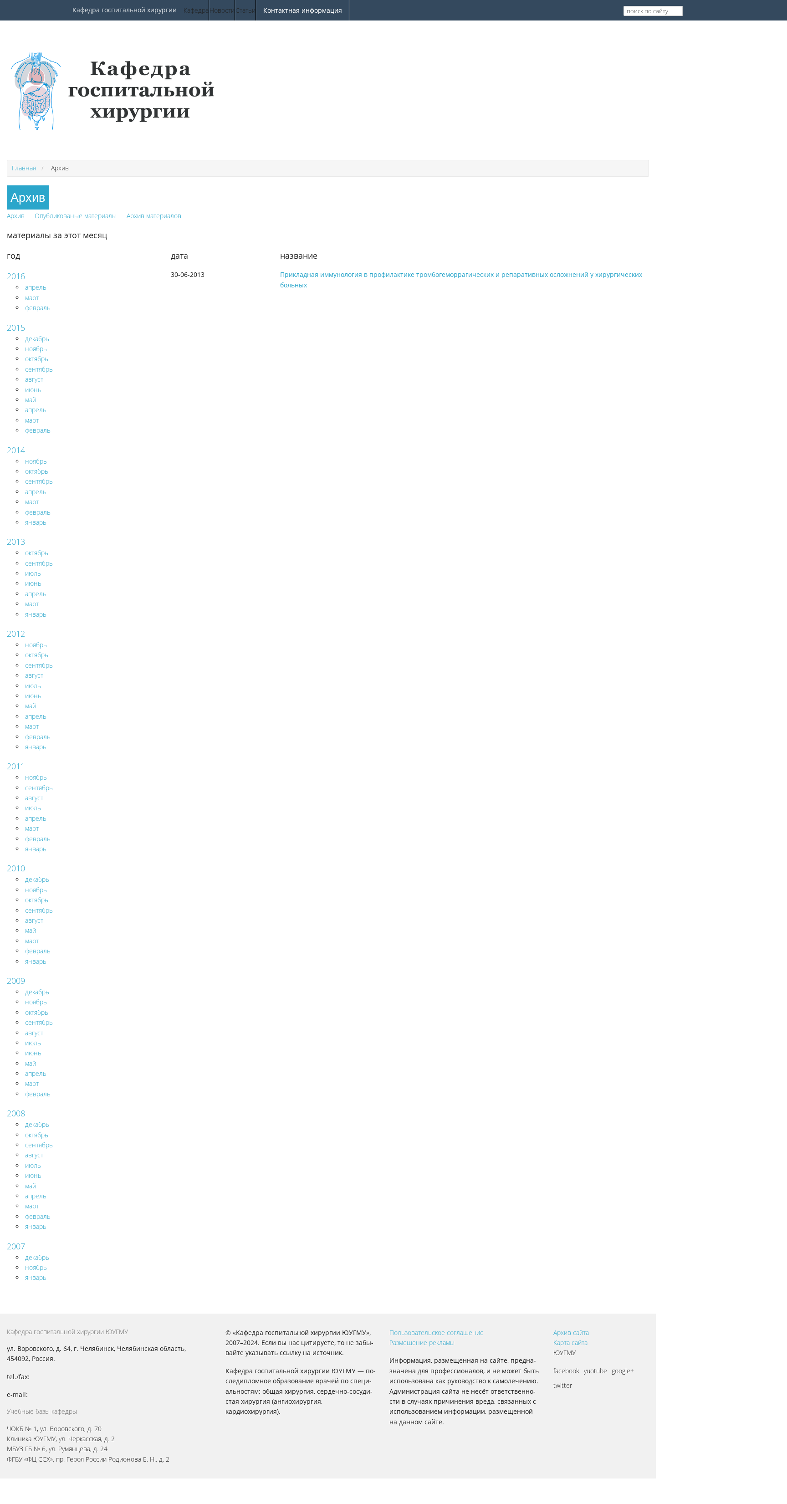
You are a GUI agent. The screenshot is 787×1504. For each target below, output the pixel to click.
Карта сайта (570, 1342)
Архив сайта (571, 1332)
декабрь (37, 338)
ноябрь (36, 348)
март (32, 297)
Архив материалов (154, 215)
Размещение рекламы (422, 1342)
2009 (16, 980)
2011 (16, 766)
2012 (16, 633)
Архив (16, 215)
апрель (35, 287)
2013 (16, 541)
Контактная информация (302, 10)
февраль (38, 307)
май (30, 399)
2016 (16, 276)
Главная (24, 168)
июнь (33, 389)
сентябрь (39, 369)
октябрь (36, 358)
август (34, 379)
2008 (16, 1113)
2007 (16, 1246)
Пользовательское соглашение (436, 1332)
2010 (16, 868)
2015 (16, 327)
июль (33, 573)
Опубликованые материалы (76, 215)
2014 (16, 450)
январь (35, 522)
